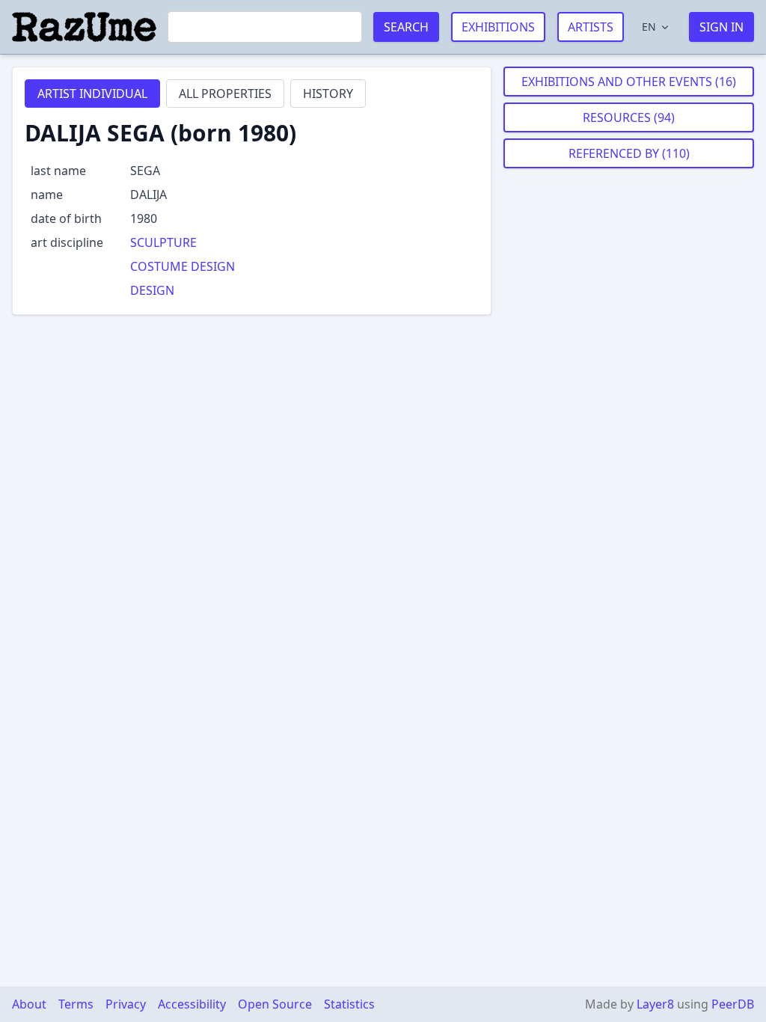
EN (649, 26)
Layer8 (655, 1004)
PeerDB (732, 1004)
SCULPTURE (163, 242)
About (29, 1004)
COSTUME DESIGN (182, 266)
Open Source (275, 1004)
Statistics (349, 1004)
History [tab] (328, 93)
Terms (76, 1004)
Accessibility (192, 1004)
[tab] (92, 93)
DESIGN (152, 290)
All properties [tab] (225, 93)
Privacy (125, 1004)
